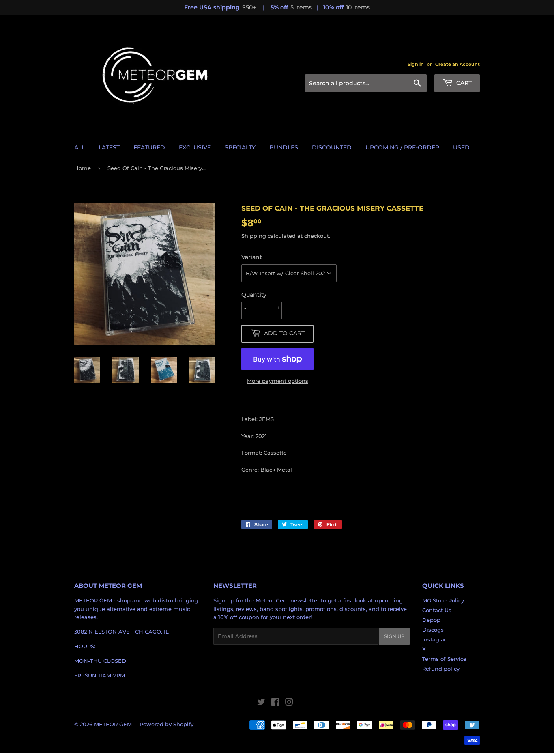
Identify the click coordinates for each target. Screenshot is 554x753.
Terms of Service (444, 659)
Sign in (416, 64)
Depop (431, 620)
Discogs (433, 629)
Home (82, 168)
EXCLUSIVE (195, 147)
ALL (79, 147)
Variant (251, 257)
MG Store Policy (443, 600)
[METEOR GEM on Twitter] (261, 703)
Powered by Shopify (166, 724)
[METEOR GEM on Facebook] (275, 703)
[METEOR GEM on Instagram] (289, 703)
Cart (463, 82)
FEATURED (149, 147)
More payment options (277, 381)
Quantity (253, 294)
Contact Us (436, 610)
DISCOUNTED (332, 147)
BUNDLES (283, 147)
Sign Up (394, 636)
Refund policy (441, 668)
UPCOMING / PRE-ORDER (402, 147)
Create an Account (457, 64)
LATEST (109, 147)
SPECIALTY (240, 147)
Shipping (253, 236)
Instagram (436, 639)
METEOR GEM (113, 724)
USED (461, 147)
